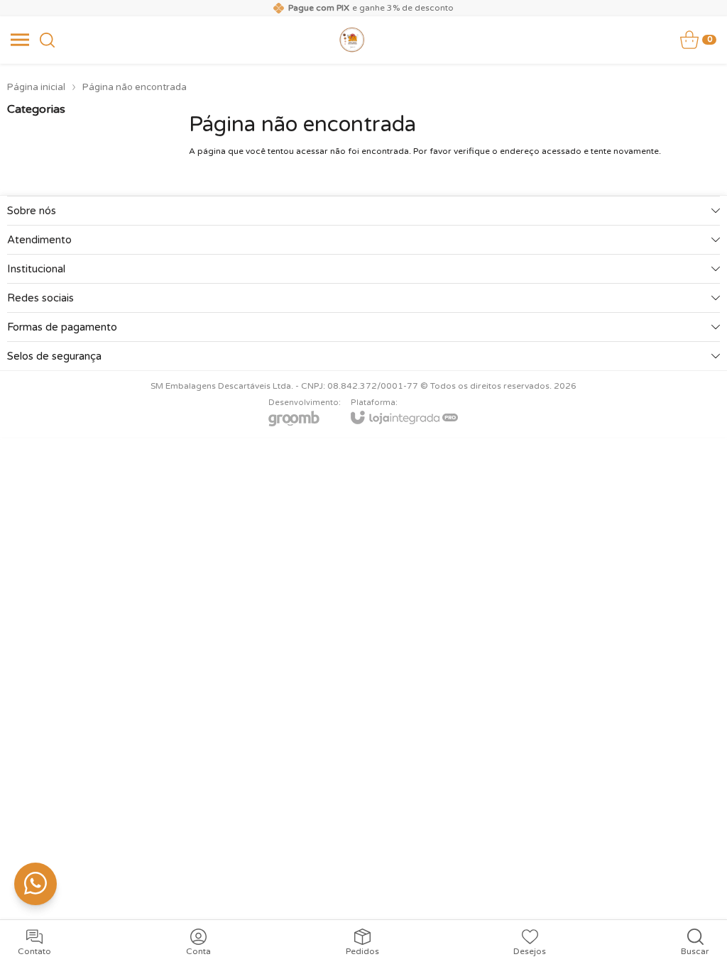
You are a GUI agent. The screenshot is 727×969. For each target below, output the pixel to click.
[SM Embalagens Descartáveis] (352, 39)
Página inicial (36, 87)
